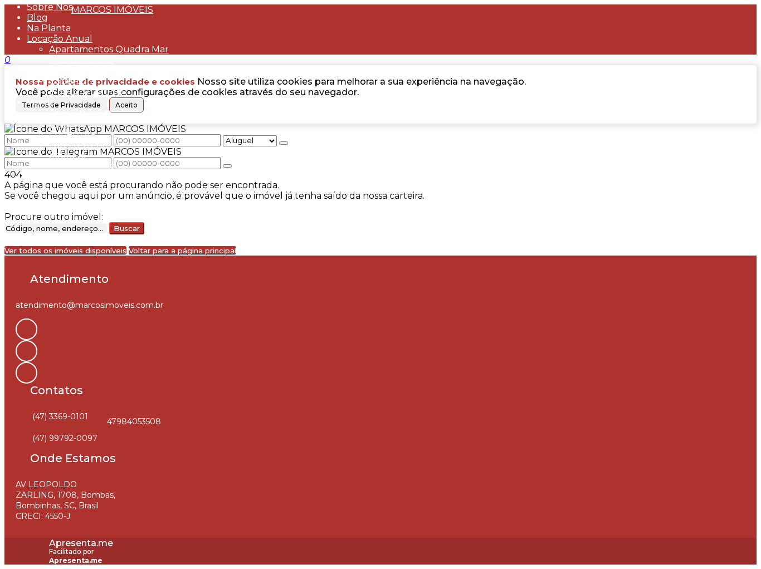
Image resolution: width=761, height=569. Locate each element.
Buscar (127, 228)
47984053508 (134, 421)
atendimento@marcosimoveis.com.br (89, 305)
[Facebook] (26, 351)
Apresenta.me (81, 543)
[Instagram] (26, 329)
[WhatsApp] (26, 373)
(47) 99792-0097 (64, 438)
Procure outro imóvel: (53, 217)
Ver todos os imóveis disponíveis (65, 250)
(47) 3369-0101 (60, 416)
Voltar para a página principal (182, 250)
